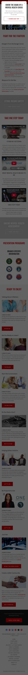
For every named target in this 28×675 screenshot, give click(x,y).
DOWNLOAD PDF (14, 19)
